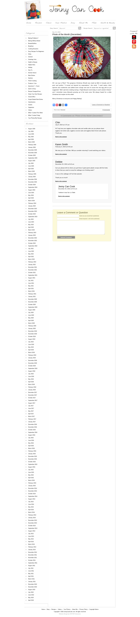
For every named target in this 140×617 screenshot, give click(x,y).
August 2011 (31, 565)
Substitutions (31, 102)
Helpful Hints (31, 64)
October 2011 (32, 560)
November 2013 (32, 523)
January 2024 (32, 206)
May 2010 (31, 597)
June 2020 (31, 315)
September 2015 (32, 464)
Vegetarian (31, 107)
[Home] (28, 22)
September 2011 (32, 563)
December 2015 (32, 456)
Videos (30, 110)
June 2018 (31, 376)
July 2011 (30, 568)
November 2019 (32, 334)
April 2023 (31, 227)
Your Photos (67, 609)
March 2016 (31, 448)
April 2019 (31, 350)
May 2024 (31, 195)
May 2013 (31, 539)
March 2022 (31, 259)
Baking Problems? (33, 38)
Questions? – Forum (33, 86)
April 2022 (31, 256)
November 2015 (32, 459)
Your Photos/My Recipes (35, 118)
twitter (134, 46)
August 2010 (31, 589)
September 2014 (32, 496)
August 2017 (31, 403)
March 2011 (31, 579)
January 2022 (32, 264)
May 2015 (31, 475)
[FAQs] (94, 22)
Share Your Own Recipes (35, 94)
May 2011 (31, 573)
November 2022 (32, 240)
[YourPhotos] (61, 22)
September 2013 (32, 528)
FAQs (29, 54)
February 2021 (32, 294)
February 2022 (32, 262)
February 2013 (32, 547)
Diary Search (54, 28)
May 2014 (31, 507)
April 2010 (31, 600)
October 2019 (32, 336)
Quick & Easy (32, 88)
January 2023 (32, 235)
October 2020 (32, 304)
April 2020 (31, 320)
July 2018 (31, 373)
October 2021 (32, 272)
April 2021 (31, 288)
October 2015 (32, 461)
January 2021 (32, 296)
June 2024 (31, 192)
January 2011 (32, 581)
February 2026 (32, 144)
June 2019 (31, 344)
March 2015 (31, 480)
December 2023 (32, 208)
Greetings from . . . (33, 59)
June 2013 (31, 536)
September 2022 (32, 246)
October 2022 (32, 243)
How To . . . (31, 70)
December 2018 (32, 360)
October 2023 (32, 214)
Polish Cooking (32, 80)
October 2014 (32, 493)
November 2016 (32, 427)
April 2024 (31, 198)
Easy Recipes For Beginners (36, 51)
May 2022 (31, 254)
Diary (48, 609)
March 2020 (31, 323)
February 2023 (32, 232)
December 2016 (32, 424)
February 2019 (32, 355)
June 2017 (31, 408)
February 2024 (32, 203)
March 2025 (31, 171)
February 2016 (32, 451)
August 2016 (31, 435)
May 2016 (31, 443)
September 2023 (32, 216)
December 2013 (32, 520)
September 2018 (32, 368)
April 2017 (31, 413)
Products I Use (32, 83)
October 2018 (32, 365)
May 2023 (31, 224)
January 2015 (32, 485)
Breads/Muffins (32, 43)
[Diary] (73, 22)
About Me (75, 609)
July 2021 (31, 280)
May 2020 (31, 318)
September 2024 (32, 187)
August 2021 (31, 278)
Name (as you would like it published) (89, 216)
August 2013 (31, 531)
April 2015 (31, 477)
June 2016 (31, 440)
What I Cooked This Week (35, 112)
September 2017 (32, 400)
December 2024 (32, 179)
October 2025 (32, 155)
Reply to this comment (61, 136)
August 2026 (31, 128)
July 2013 (31, 533)
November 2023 (32, 211)
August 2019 (31, 339)
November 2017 (32, 395)
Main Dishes (31, 75)
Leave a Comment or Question (101, 104)
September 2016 (32, 432)
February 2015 (32, 483)
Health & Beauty (32, 62)
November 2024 (32, 182)
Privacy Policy (83, 609)
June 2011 (31, 571)
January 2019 (32, 357)
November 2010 (32, 587)
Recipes (53, 609)
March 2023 (31, 230)
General (63, 110)
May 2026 (31, 136)
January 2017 (32, 421)
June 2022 (31, 251)
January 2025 (32, 176)
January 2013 (32, 549)
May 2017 (31, 411)
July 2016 (31, 437)
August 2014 (31, 499)
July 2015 (31, 469)
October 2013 (32, 525)
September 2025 (32, 158)
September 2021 (32, 275)
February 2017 (32, 419)
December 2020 (32, 299)
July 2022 (31, 248)
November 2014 (32, 491)
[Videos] (48, 22)
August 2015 (31, 467)
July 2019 (31, 342)
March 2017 (31, 416)
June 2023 (31, 222)
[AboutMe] (83, 22)
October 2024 (32, 184)
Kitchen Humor (32, 72)
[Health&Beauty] (107, 22)
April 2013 (31, 541)
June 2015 (31, 472)
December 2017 (32, 392)
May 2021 (31, 286)
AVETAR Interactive (75, 614)
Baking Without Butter (34, 40)
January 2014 (32, 517)
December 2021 (32, 267)
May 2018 (31, 379)
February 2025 (32, 174)
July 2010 (31, 592)
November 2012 (32, 552)
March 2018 (31, 384)
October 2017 (32, 397)
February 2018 (32, 387)
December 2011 (32, 555)
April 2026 (31, 139)
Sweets (30, 104)
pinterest (134, 42)
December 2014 (32, 488)
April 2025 (31, 168)
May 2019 (31, 347)
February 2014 (32, 515)
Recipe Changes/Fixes (34, 91)
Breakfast (31, 46)
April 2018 (31, 381)
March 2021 (31, 291)
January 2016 (32, 453)
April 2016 (31, 445)
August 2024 (31, 190)
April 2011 (31, 576)
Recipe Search (88, 28)
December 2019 (32, 331)
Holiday (30, 67)
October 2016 (32, 429)
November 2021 (32, 270)
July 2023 (31, 219)
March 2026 (31, 142)
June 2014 (31, 504)
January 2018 (32, 389)
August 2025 (31, 160)
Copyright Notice (93, 609)
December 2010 (32, 584)
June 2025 (31, 166)
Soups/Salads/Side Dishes (35, 99)
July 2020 (31, 312)
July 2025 (31, 163)
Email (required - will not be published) (89, 218)
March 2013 (31, 544)
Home (43, 609)
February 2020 (32, 326)
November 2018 (32, 363)
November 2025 (32, 152)
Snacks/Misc (31, 96)
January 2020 (32, 328)
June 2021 (31, 283)
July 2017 (31, 405)
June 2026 (31, 134)
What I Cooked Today (34, 115)
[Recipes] (38, 22)
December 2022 (32, 238)
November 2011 (32, 557)
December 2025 (32, 150)
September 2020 (32, 307)
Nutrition (30, 78)
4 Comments (106, 110)
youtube (134, 37)
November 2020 (32, 302)
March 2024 (31, 200)
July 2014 (31, 501)
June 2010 (31, 595)
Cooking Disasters (33, 48)
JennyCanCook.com (69, 611)
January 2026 (32, 147)
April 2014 (31, 509)
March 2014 (31, 512)
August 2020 (31, 310)
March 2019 (31, 352)
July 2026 (31, 131)
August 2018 (31, 371)
